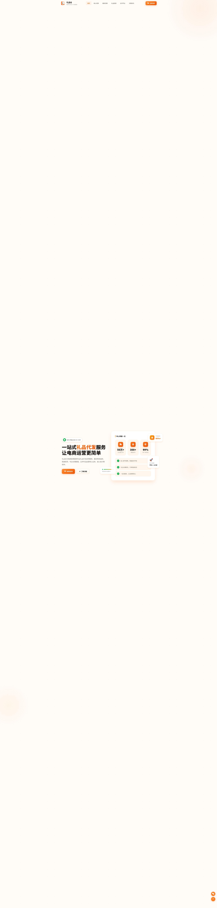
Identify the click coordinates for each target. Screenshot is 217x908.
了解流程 (84, 471)
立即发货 (152, 3)
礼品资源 (113, 3)
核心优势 (96, 3)
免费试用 (70, 471)
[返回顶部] (213, 899)
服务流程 (105, 3)
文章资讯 (131, 3)
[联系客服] (213, 894)
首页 (88, 3)
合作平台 (122, 3)
